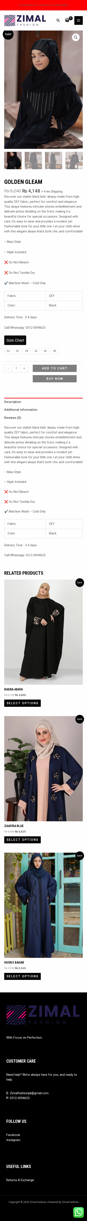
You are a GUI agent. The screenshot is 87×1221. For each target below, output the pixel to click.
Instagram (13, 1140)
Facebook (13, 1135)
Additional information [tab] (20, 410)
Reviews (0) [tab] (12, 418)
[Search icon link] (58, 21)
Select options (22, 703)
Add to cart (55, 368)
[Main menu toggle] (78, 20)
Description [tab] (12, 402)
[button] (76, 37)
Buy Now (54, 379)
